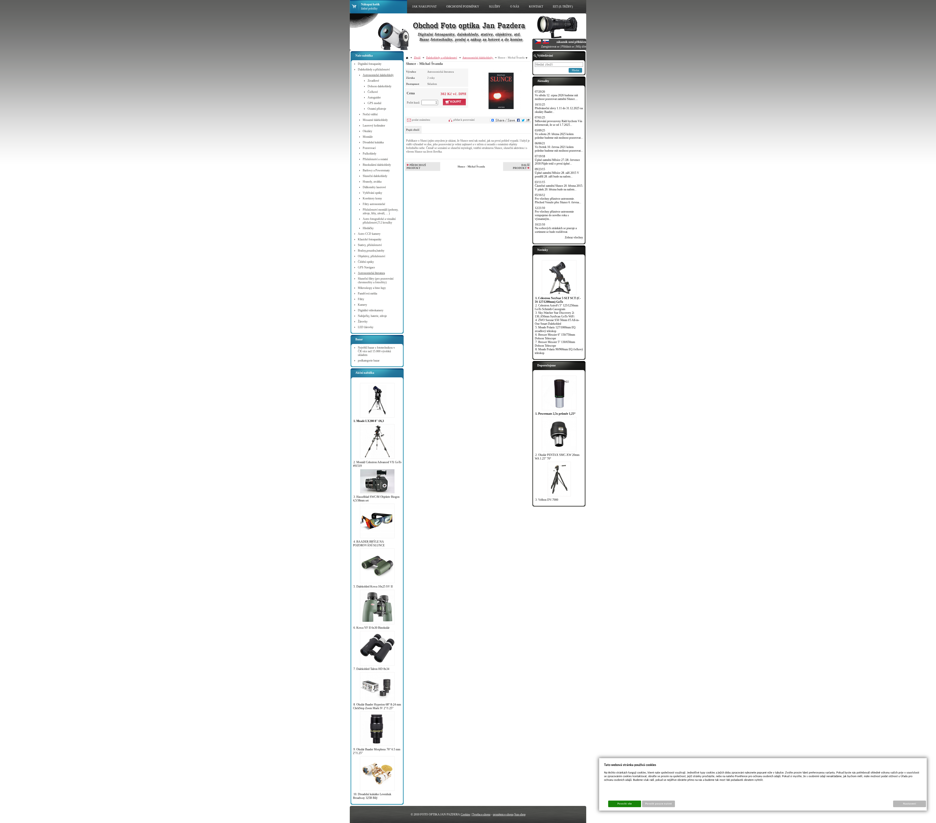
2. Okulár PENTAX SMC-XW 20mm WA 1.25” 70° (557, 456)
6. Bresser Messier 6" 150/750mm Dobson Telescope (555, 336)
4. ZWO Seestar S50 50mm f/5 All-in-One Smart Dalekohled (557, 321)
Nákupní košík (370, 4)
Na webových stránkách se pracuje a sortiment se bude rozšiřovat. (556, 230)
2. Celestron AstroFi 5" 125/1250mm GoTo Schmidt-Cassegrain (556, 307)
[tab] (413, 129)
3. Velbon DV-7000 (546, 499)
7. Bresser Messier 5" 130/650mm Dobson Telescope (555, 343)
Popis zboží (412, 129)
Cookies (465, 814)
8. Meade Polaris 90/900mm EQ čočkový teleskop (559, 351)
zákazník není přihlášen (571, 42)
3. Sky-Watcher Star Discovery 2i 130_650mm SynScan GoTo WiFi (554, 314)
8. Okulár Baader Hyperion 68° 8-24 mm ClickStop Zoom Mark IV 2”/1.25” (377, 706)
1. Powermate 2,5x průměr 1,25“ (555, 413)
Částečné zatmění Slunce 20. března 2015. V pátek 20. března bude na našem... (559, 187)
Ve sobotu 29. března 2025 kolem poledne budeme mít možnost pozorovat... (559, 135)
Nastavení (909, 804)
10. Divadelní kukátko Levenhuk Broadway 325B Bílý (372, 796)
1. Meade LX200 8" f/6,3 (368, 421)
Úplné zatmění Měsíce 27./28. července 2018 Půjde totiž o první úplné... (557, 161)
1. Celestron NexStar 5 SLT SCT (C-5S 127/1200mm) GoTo (558, 300)
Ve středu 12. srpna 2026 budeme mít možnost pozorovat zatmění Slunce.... (556, 97)
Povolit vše (624, 804)
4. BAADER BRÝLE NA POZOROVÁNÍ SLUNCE (369, 543)
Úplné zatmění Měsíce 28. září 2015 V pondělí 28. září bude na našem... (557, 174)
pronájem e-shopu (503, 814)
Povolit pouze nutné (658, 804)
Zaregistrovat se (550, 46)
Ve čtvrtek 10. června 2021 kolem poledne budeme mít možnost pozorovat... (559, 148)
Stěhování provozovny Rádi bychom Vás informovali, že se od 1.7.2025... (558, 123)
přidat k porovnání (464, 119)
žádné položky (369, 8)
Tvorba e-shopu (481, 814)
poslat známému (421, 119)
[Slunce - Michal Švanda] (501, 90)
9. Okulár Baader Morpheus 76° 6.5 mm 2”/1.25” (376, 751)
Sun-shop (520, 814)
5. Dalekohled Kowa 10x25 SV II (373, 586)
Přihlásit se (567, 46)
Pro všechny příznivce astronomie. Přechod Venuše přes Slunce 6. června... (558, 200)
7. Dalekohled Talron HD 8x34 (371, 669)
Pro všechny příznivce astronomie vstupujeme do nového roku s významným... (554, 215)
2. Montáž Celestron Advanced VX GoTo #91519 (377, 464)
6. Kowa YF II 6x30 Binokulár (371, 627)
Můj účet (581, 46)
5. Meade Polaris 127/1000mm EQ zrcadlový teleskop (555, 329)
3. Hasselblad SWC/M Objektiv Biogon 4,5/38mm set (376, 498)
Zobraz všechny (574, 237)
